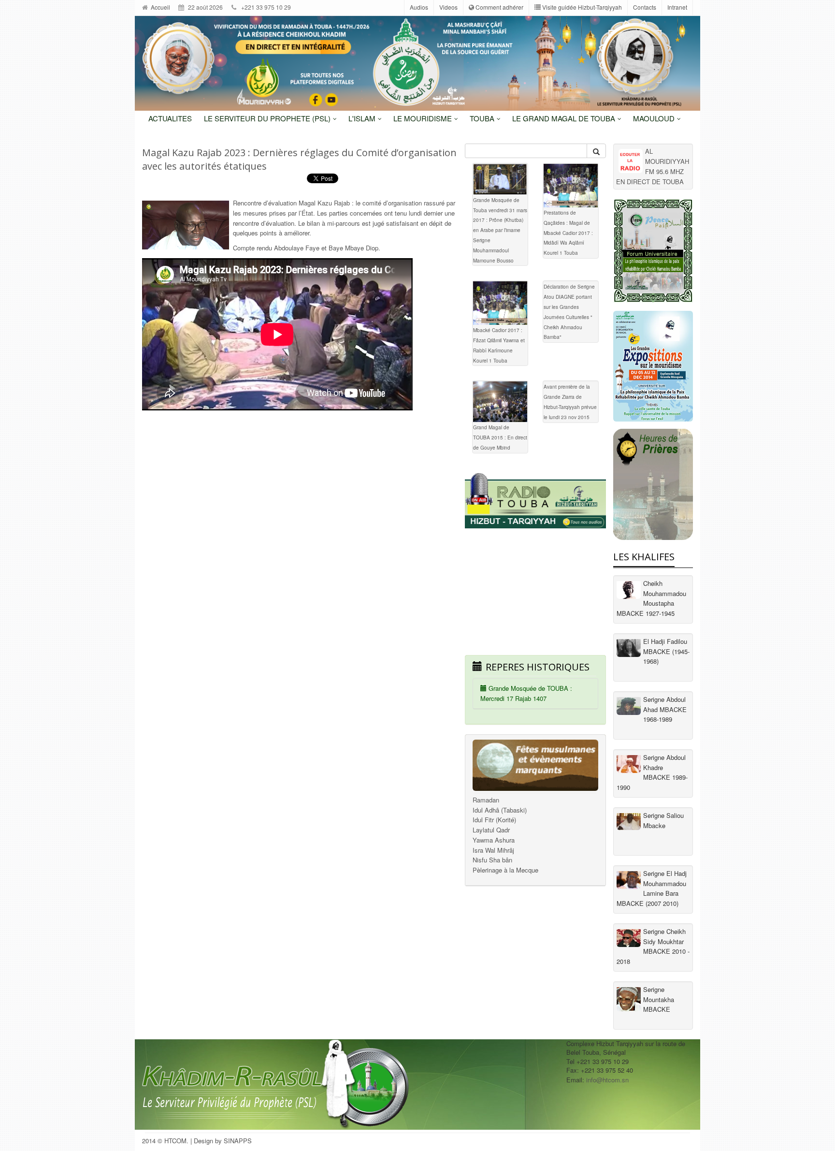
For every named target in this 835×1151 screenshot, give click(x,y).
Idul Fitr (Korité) (494, 819)
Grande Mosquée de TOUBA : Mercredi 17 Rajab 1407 (526, 693)
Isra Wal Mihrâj (493, 850)
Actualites (170, 118)
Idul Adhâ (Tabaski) (500, 810)
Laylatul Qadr (491, 829)
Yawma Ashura (494, 840)
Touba (483, 118)
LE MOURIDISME (423, 118)
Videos (448, 7)
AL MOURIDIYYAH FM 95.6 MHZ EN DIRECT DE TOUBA (652, 166)
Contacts (644, 7)
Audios (419, 7)
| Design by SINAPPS (221, 1140)
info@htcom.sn (607, 1079)
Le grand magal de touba (564, 118)
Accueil (159, 7)
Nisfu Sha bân (492, 859)
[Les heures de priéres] (653, 484)
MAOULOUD (655, 118)
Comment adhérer (498, 7)
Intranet (677, 7)
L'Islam (362, 118)
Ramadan (486, 799)
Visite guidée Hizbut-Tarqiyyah (581, 7)
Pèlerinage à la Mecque (505, 869)
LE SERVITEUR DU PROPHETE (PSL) (268, 118)
